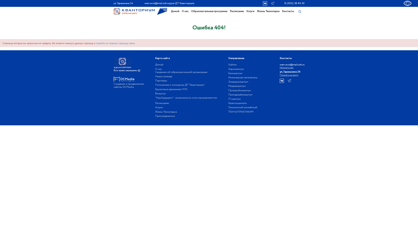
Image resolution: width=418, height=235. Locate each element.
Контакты (288, 11)
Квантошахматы (237, 103)
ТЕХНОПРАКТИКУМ (241, 112)
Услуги (250, 11)
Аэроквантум (236, 69)
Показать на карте (289, 75)
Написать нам (286, 67)
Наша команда (163, 76)
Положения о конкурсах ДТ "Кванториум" (180, 85)
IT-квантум (234, 99)
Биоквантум (235, 73)
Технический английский (242, 107)
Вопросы (160, 93)
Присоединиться (165, 116)
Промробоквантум (239, 90)
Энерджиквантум (238, 82)
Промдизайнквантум (240, 95)
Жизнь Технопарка (268, 11)
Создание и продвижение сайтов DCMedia (129, 85)
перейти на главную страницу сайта (115, 43)
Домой (175, 11)
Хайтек (232, 65)
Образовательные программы (209, 11)
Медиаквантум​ (237, 86)
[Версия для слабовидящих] (407, 3)
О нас (185, 11)
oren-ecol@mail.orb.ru (157, 3)
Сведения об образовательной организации (181, 72)
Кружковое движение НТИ (171, 89)
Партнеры (161, 81)
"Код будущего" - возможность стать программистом (186, 98)
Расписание (237, 11)
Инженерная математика (242, 77)
